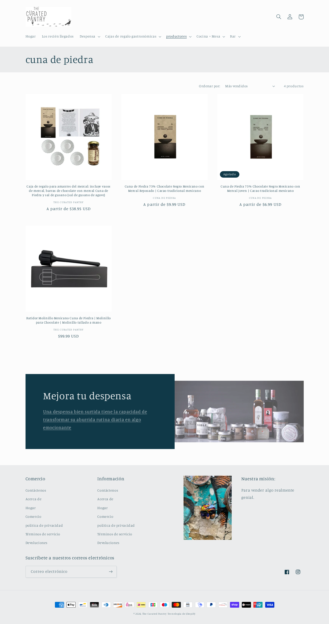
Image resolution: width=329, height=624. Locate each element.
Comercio (33, 516)
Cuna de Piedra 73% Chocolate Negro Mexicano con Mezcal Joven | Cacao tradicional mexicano (260, 188)
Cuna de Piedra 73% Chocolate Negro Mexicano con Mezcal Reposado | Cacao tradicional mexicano (164, 188)
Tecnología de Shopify (182, 613)
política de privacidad (44, 525)
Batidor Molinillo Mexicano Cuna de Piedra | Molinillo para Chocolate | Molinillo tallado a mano (68, 320)
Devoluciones (37, 543)
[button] (89, 36)
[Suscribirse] (110, 572)
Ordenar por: (209, 86)
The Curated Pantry (154, 613)
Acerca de (34, 499)
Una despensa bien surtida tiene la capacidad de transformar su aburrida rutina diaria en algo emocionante (95, 419)
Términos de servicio (43, 534)
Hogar (31, 508)
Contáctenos (36, 490)
